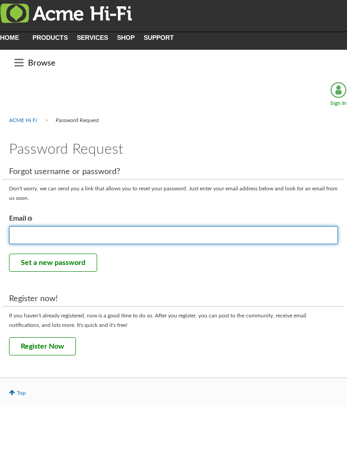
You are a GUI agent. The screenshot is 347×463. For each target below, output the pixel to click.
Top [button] (21, 393)
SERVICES (92, 37)
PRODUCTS (50, 37)
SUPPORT (159, 37)
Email (17, 218)
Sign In (338, 103)
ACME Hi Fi (23, 120)
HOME (9, 37)
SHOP (126, 37)
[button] (30, 219)
